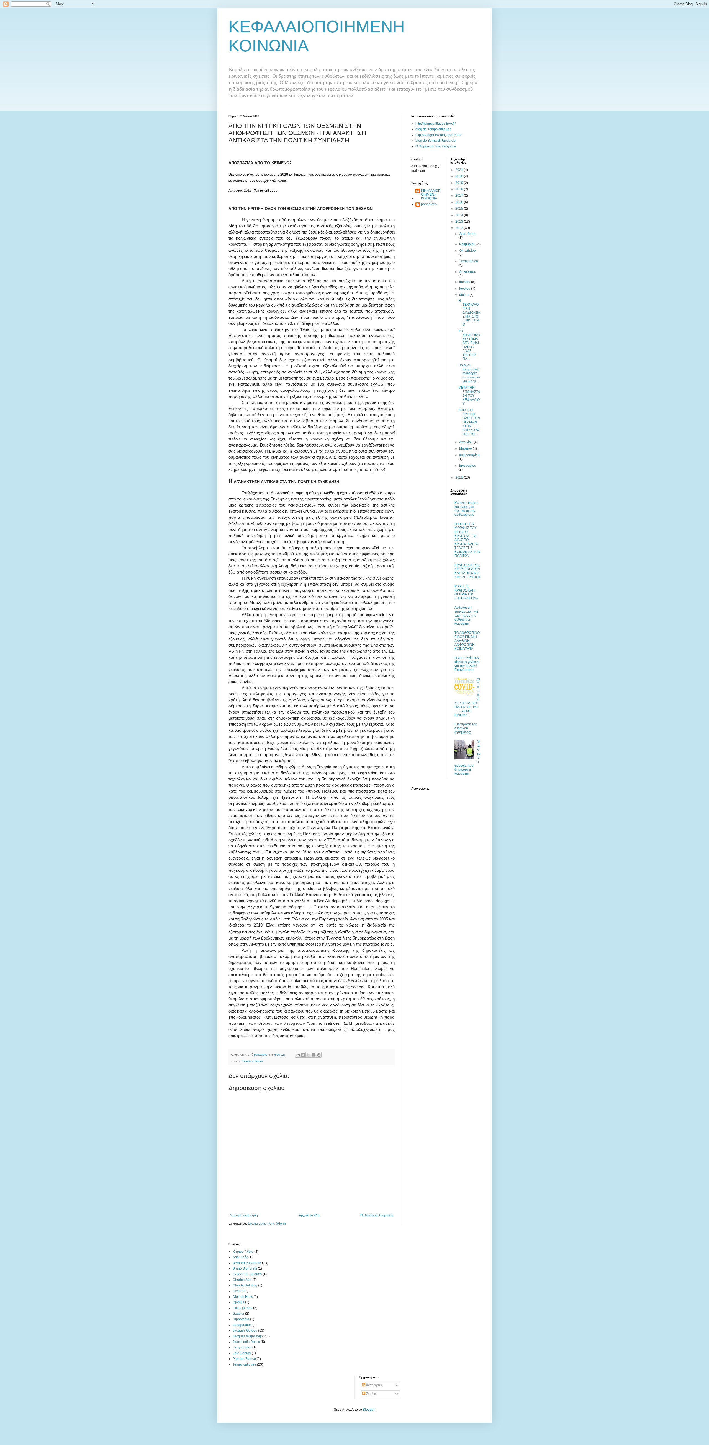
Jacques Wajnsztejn (248, 1336)
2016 (459, 202)
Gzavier (238, 1314)
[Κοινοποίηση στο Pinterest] (319, 1055)
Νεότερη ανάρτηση (244, 1215)
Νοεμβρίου (467, 244)
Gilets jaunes (242, 1308)
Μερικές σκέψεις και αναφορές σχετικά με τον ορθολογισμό (466, 509)
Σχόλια (370, 1394)
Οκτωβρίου (467, 251)
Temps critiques (252, 1061)
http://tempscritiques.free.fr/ (435, 124)
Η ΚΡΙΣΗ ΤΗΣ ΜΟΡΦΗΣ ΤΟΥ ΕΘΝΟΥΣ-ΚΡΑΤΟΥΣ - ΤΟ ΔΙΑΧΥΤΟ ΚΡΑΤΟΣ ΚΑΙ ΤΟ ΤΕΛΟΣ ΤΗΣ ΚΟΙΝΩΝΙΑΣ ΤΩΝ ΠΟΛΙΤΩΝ (467, 540)
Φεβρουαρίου (469, 455)
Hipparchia (241, 1319)
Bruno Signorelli (245, 1268)
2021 (459, 170)
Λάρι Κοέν (240, 1257)
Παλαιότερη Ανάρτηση (376, 1215)
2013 (459, 222)
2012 (459, 228)
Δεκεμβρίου (467, 234)
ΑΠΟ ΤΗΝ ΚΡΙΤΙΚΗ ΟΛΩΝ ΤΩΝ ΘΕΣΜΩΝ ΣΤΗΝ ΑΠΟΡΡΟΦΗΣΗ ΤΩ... (469, 422)
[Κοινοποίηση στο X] (308, 1055)
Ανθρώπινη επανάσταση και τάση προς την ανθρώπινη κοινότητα (466, 616)
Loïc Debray (242, 1353)
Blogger (368, 1410)
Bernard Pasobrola (247, 1263)
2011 (459, 477)
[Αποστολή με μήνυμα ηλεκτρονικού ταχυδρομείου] (297, 1055)
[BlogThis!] (303, 1055)
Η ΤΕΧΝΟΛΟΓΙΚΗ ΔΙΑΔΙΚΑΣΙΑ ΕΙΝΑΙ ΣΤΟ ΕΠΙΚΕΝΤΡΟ (469, 312)
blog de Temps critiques (433, 129)
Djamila (238, 1302)
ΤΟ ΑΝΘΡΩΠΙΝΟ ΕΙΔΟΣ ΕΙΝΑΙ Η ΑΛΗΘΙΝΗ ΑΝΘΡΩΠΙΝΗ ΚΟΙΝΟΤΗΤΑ (467, 641)
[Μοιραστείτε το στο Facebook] (313, 1055)
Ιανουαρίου (467, 466)
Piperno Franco (244, 1359)
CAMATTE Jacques (247, 1274)
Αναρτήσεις (374, 1385)
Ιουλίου (465, 282)
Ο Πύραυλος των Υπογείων (435, 146)
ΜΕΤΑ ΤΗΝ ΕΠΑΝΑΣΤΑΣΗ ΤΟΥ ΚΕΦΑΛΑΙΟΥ (469, 396)
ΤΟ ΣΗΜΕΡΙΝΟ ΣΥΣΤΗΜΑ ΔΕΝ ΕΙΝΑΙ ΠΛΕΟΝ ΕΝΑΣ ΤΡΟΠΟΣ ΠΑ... (469, 345)
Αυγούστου (467, 272)
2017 (459, 196)
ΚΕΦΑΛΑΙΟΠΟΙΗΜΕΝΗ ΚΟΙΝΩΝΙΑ (431, 195)
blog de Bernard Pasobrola (435, 140)
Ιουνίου (465, 288)
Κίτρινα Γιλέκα (243, 1252)
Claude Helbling (245, 1285)
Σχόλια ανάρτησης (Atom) (267, 1223)
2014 (459, 215)
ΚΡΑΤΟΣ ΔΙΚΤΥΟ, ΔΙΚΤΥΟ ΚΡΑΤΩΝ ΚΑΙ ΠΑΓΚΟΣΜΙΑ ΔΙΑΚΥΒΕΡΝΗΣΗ (467, 571)
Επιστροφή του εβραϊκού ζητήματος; (465, 728)
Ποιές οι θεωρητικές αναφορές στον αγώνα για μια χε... (469, 373)
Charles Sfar (242, 1280)
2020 (459, 176)
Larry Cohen (242, 1347)
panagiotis (429, 204)
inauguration (242, 1325)
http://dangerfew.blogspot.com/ (438, 135)
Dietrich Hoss (243, 1297)
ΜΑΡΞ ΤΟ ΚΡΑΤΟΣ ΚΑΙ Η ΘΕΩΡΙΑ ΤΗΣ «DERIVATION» (466, 592)
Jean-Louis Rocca (246, 1342)
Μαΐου (464, 295)
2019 (459, 183)
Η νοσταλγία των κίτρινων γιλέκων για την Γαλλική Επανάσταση (466, 664)
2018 (459, 189)
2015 (459, 209)
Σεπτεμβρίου (468, 261)
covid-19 (239, 1291)
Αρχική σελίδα (309, 1215)
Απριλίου (466, 442)
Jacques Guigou (245, 1330)
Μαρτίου (466, 448)
